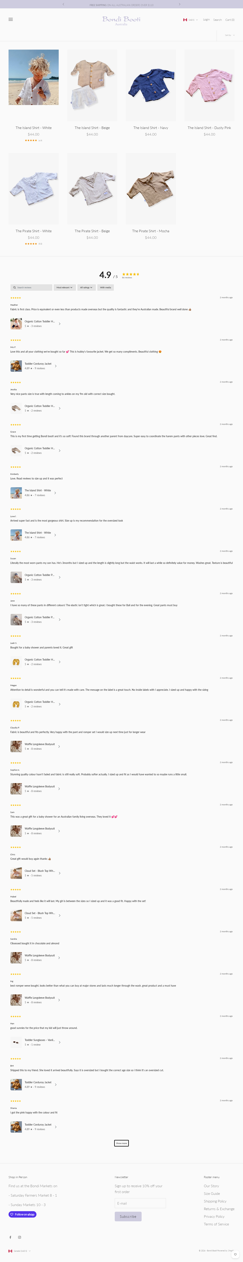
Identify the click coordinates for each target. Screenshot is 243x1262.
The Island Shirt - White (34, 127)
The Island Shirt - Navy (150, 127)
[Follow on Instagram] (19, 1237)
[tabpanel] (121, 717)
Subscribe (128, 1216)
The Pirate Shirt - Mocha (150, 231)
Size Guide (212, 1193)
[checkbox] (105, 287)
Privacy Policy (214, 1216)
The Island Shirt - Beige (92, 127)
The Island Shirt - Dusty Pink (209, 127)
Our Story (211, 1186)
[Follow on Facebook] (10, 1237)
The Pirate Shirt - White (34, 231)
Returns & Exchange (219, 1209)
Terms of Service (216, 1224)
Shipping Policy (215, 1201)
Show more (121, 1143)
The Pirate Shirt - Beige (92, 231)
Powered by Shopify (225, 1250)
